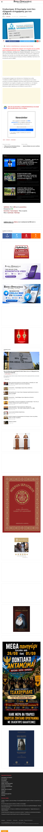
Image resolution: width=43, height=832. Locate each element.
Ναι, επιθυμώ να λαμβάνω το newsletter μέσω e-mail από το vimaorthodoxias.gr (20, 133)
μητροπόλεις (23, 207)
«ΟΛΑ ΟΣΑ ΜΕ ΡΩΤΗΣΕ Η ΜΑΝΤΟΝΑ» (17, 412)
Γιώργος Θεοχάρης (21, 194)
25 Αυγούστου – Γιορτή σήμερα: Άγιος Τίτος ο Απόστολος (20, 387)
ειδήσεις (16, 222)
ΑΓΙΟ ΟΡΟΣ (3, 787)
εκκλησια (8, 139)
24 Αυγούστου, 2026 (12, 404)
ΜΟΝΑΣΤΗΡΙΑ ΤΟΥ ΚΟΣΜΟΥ (6, 789)
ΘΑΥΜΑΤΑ (3, 792)
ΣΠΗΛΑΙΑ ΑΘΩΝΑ (12, 421)
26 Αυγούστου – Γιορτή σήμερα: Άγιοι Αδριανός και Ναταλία (21, 397)
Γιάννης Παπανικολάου (21, 165)
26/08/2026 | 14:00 (29, 165)
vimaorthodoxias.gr (7, 822)
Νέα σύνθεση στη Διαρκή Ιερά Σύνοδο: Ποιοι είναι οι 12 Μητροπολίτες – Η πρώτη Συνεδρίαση (21, 372)
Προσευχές (3, 790)
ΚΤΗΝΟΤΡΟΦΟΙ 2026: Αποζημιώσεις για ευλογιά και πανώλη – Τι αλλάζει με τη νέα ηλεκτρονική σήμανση (27, 176)
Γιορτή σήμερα (14, 211)
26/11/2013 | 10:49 (15, 16)
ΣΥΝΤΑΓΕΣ (3, 795)
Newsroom (8, 16)
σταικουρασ (13, 139)
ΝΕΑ (15, 207)
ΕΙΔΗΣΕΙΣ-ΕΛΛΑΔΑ (23, 16)
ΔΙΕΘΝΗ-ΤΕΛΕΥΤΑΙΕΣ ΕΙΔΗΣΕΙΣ (7, 783)
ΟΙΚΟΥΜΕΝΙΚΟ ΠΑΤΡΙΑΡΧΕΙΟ (6, 777)
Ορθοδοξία (6, 207)
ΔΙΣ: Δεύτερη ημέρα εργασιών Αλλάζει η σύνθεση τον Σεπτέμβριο (13, 803)
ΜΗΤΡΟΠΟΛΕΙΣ (4, 779)
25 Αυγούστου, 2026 (12, 389)
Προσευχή (16, 212)
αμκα (4, 139)
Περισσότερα (7, 379)
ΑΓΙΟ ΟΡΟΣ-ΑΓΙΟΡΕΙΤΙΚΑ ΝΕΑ (6, 786)
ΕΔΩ (12, 209)
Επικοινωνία (15, 820)
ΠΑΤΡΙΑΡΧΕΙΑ (3, 780)
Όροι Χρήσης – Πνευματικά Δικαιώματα (25, 820)
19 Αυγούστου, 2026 (12, 385)
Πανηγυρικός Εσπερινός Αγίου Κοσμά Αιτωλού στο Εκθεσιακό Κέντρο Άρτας (15, 814)
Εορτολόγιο (7, 211)
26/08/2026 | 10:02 (27, 194)
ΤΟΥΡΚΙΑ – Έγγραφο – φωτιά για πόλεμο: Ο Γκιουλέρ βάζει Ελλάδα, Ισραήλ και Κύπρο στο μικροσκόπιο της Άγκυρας (27, 161)
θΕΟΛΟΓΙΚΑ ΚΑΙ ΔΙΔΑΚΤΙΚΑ (6, 793)
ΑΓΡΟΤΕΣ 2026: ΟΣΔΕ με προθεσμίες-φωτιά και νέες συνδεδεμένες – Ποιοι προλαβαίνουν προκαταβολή (26, 190)
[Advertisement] (21, 68)
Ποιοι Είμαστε (9, 820)
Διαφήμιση (3, 820)
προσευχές (11, 212)
